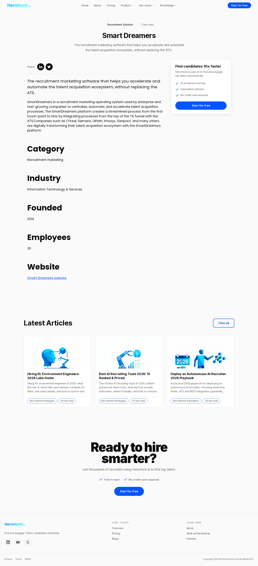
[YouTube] (18, 542)
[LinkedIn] (8, 542)
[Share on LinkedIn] (40, 66)
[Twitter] (28, 542)
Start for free (239, 5)
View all (223, 323)
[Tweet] (49, 66)
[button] (127, 5)
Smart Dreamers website (46, 278)
